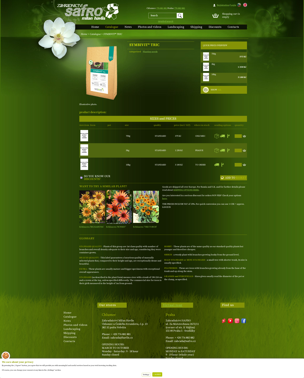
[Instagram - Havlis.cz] (237, 322)
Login (233, 5)
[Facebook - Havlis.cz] (243, 322)
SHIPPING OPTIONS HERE (186, 190)
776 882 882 (179, 8)
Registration (223, 5)
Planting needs (150, 51)
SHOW (216, 89)
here (164, 198)
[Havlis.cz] (88, 11)
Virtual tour (173, 305)
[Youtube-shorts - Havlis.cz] (223, 322)
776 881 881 (161, 8)
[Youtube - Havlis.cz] (230, 322)
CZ (238, 4)
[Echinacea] (92, 207)
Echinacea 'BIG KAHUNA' (91, 227)
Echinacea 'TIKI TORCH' (145, 227)
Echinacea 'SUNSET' (116, 227)
